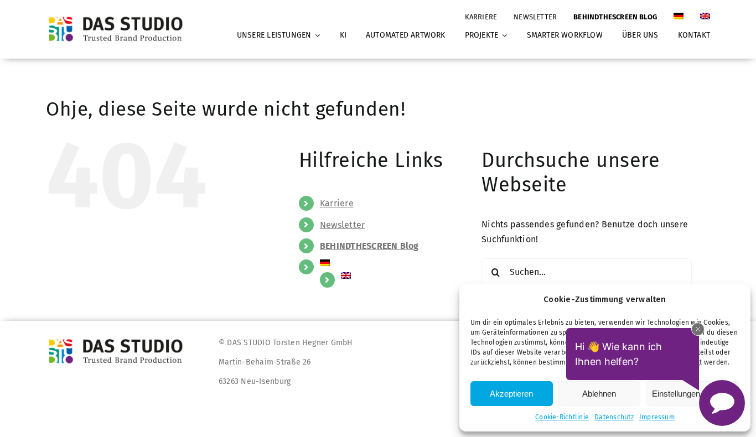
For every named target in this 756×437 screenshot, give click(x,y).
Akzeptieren (511, 393)
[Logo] (119, 16)
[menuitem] (678, 11)
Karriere (337, 203)
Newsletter (342, 225)
